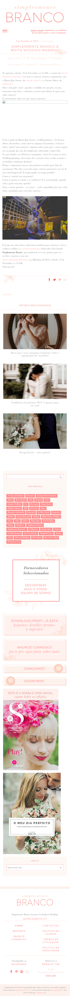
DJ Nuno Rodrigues (37, 58)
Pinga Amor (35, 521)
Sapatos (10, 525)
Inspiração (56, 512)
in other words (43, 512)
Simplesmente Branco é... (17, 529)
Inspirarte (30, 64)
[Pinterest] (16, 971)
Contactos (51, 926)
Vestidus (59, 533)
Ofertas (25, 521)
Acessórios (30, 496)
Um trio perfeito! (30, 533)
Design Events (14, 58)
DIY (25, 508)
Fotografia (31, 512)
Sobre (19, 926)
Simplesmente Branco (50, 64)
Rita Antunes (56, 990)
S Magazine (33, 529)
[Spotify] (21, 971)
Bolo (30, 500)
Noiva (10, 521)
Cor (25, 504)
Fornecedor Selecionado (16, 512)
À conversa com (14, 542)
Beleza (10, 500)
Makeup (36, 516)
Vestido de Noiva (46, 533)
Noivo (17, 521)
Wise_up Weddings (22, 537)
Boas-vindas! (21, 500)
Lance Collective (23, 990)
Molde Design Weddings (51, 516)
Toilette (57, 529)
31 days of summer (15, 496)
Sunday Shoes (46, 529)
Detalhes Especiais (14, 508)
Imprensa (19, 931)
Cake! (47, 500)
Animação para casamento (46, 496)
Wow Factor (36, 537)
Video (10, 537)
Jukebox (11, 516)
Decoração (34, 504)
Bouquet (38, 500)
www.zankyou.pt (35, 918)
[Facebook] (11, 971)
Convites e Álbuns (14, 504)
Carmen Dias (41, 993)
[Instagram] (26, 971)
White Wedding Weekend (15, 260)
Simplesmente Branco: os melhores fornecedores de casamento (35, 13)
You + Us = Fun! (51, 537)
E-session (34, 508)
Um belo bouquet (14, 533)
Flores (43, 508)
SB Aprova (20, 525)
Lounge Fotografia (23, 516)
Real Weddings (48, 521)
